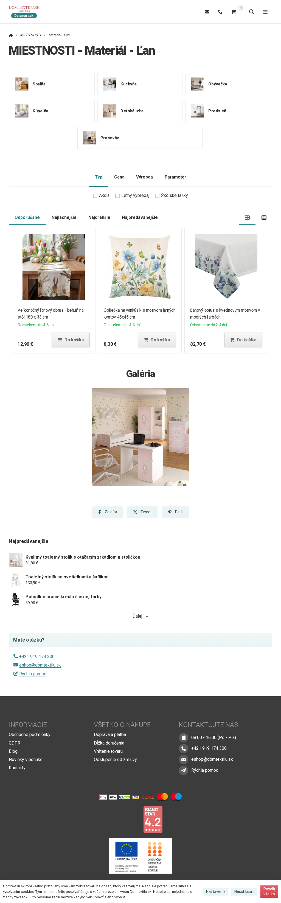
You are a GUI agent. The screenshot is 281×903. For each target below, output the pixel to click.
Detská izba (132, 110)
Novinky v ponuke (26, 759)
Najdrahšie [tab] (99, 217)
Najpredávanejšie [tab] (140, 217)
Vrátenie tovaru (108, 751)
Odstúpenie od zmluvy (115, 759)
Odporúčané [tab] (27, 217)
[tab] (247, 217)
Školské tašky (174, 195)
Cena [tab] (119, 177)
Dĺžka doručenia (109, 743)
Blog (13, 751)
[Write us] (183, 770)
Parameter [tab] (175, 177)
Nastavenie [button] (216, 891)
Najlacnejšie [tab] (64, 217)
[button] (70, 340)
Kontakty (17, 767)
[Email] (206, 12)
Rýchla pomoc (32, 673)
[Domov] (27, 12)
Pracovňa (109, 137)
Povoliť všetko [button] (269, 891)
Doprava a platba (110, 734)
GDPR (14, 743)
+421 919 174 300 (37, 656)
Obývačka (217, 83)
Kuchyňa (128, 83)
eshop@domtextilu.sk (40, 665)
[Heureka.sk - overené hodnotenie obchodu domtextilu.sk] (130, 819)
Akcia (104, 195)
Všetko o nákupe (122, 725)
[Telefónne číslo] (220, 12)
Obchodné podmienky (29, 734)
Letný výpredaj (135, 195)
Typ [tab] (98, 177)
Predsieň (217, 110)
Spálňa (39, 83)
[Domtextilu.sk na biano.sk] (153, 819)
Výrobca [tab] (144, 177)
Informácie (28, 725)
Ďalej (137, 616)
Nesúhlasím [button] (244, 891)
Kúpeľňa (41, 110)
